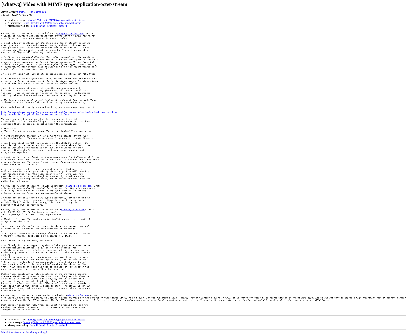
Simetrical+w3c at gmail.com (31, 11)
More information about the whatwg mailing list (25, 332)
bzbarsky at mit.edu (73, 209)
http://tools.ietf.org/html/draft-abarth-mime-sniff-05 (35, 114)
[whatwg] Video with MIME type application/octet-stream (56, 20)
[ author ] (62, 25)
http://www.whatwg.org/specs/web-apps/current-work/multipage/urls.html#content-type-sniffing (59, 112)
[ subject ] (52, 25)
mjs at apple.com (77, 295)
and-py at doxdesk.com (70, 33)
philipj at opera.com (79, 186)
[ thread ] (41, 25)
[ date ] (33, 25)
